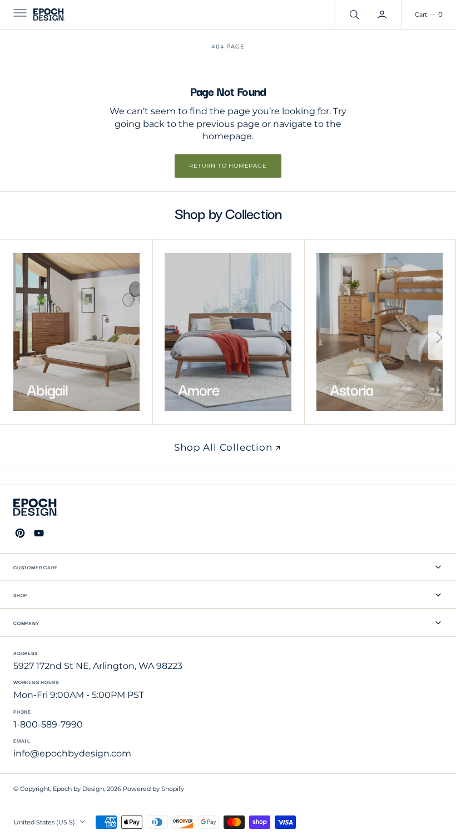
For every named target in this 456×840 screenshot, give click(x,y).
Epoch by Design (78, 789)
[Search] (353, 14)
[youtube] (39, 533)
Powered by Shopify (153, 789)
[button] (18, 14)
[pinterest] (20, 533)
